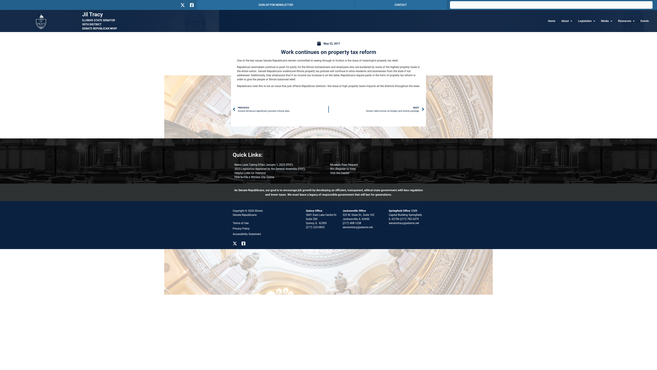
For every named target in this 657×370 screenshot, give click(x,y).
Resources (624, 21)
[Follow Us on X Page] (236, 243)
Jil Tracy (92, 14)
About (565, 21)
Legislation (585, 21)
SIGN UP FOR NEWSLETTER (276, 5)
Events (645, 21)
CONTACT (401, 5)
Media (605, 21)
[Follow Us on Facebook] (191, 5)
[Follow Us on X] (182, 5)
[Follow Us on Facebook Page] (245, 243)
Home (551, 21)
